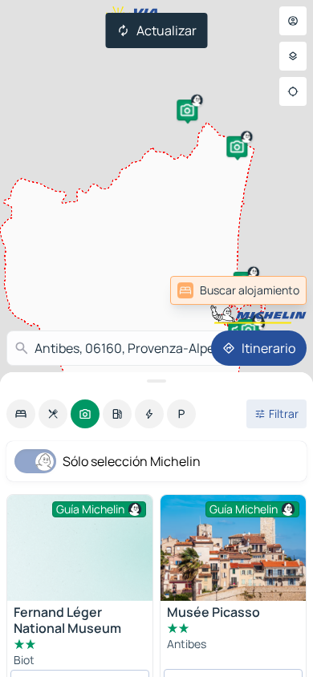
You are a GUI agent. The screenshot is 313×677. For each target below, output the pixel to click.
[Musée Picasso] (233, 548)
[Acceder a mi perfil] (293, 20)
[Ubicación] (293, 91)
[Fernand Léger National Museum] (79, 549)
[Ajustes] (293, 56)
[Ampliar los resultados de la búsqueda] (156, 381)
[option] (20, 413)
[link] (268, 290)
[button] (187, 109)
